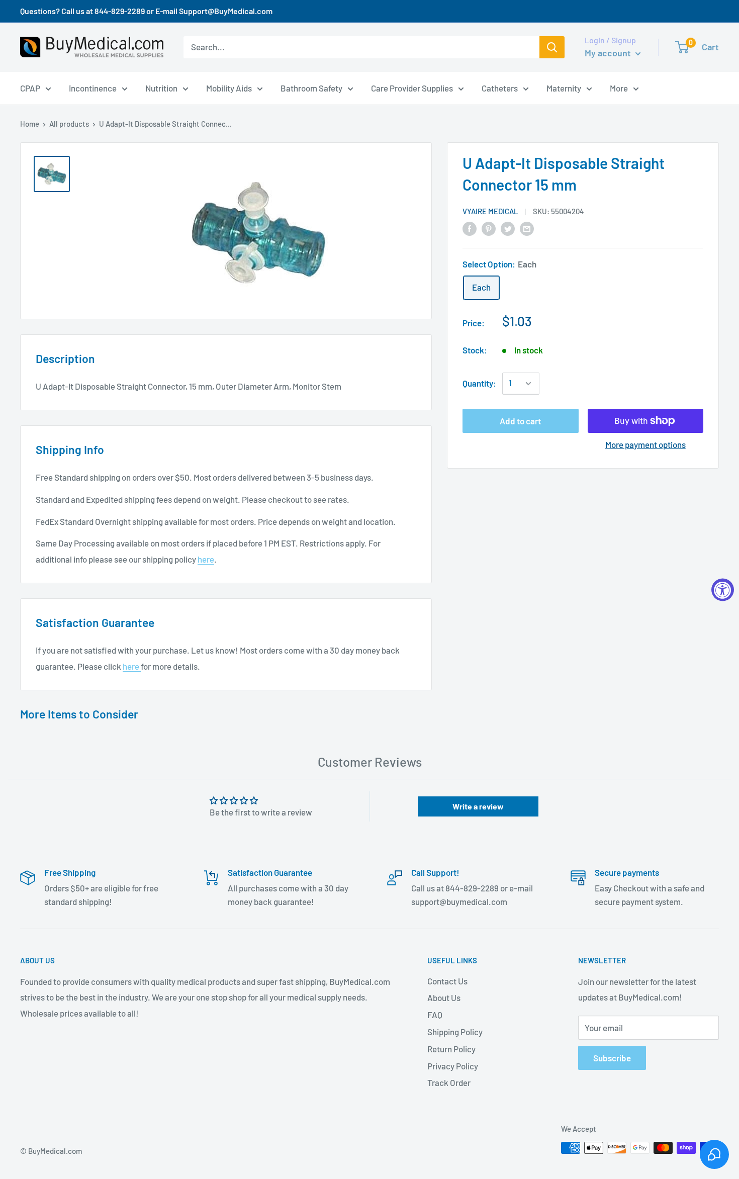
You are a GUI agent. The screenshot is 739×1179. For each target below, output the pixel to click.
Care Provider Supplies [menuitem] (412, 87)
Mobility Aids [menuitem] (229, 87)
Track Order (449, 1082)
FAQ (434, 1015)
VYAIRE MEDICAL (490, 211)
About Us (443, 997)
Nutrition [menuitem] (161, 87)
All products (69, 123)
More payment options (645, 444)
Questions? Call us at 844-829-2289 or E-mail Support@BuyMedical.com (146, 11)
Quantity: (479, 383)
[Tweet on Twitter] (508, 228)
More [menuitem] (619, 87)
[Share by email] (527, 228)
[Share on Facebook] (470, 228)
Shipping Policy (455, 1032)
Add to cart (520, 421)
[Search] (552, 47)
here (206, 559)
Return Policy (451, 1049)
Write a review (478, 806)
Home (29, 123)
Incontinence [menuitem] (93, 87)
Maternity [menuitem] (563, 87)
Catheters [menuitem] (500, 87)
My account (609, 52)
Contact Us (447, 981)
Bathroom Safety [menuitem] (311, 87)
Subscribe (612, 1058)
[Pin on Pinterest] (489, 228)
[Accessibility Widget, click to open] (722, 589)
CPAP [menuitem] (30, 87)
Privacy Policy (452, 1066)
